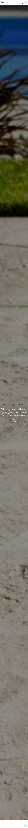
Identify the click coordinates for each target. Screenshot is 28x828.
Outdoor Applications (12, 404)
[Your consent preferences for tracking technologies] (25, 825)
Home (4, 404)
